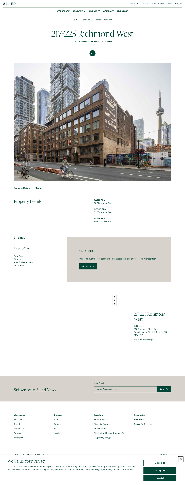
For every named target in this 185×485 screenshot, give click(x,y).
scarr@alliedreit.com (23, 262)
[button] (180, 459)
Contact (39, 188)
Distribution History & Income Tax (109, 433)
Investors (122, 11)
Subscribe (164, 389)
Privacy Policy (41, 454)
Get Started (87, 266)
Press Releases (101, 419)
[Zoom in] (114, 297)
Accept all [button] (160, 470)
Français (178, 4)
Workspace (63, 11)
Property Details (22, 188)
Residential (79, 11)
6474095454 (20, 265)
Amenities (94, 11)
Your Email (99, 383)
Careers (145, 4)
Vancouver (19, 428)
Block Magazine (158, 4)
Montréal (18, 419)
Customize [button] (160, 463)
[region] (66, 329)
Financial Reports (102, 424)
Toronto (17, 424)
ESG (56, 428)
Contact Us (134, 4)
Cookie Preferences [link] (143, 424)
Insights (57, 433)
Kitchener (18, 437)
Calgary (17, 433)
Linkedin (164, 454)
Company (108, 11)
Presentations (100, 428)
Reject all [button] (160, 478)
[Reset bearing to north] (114, 304)
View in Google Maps (143, 339)
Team (56, 419)
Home (75, 20)
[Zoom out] (114, 300)
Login (170, 4)
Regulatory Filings (102, 437)
